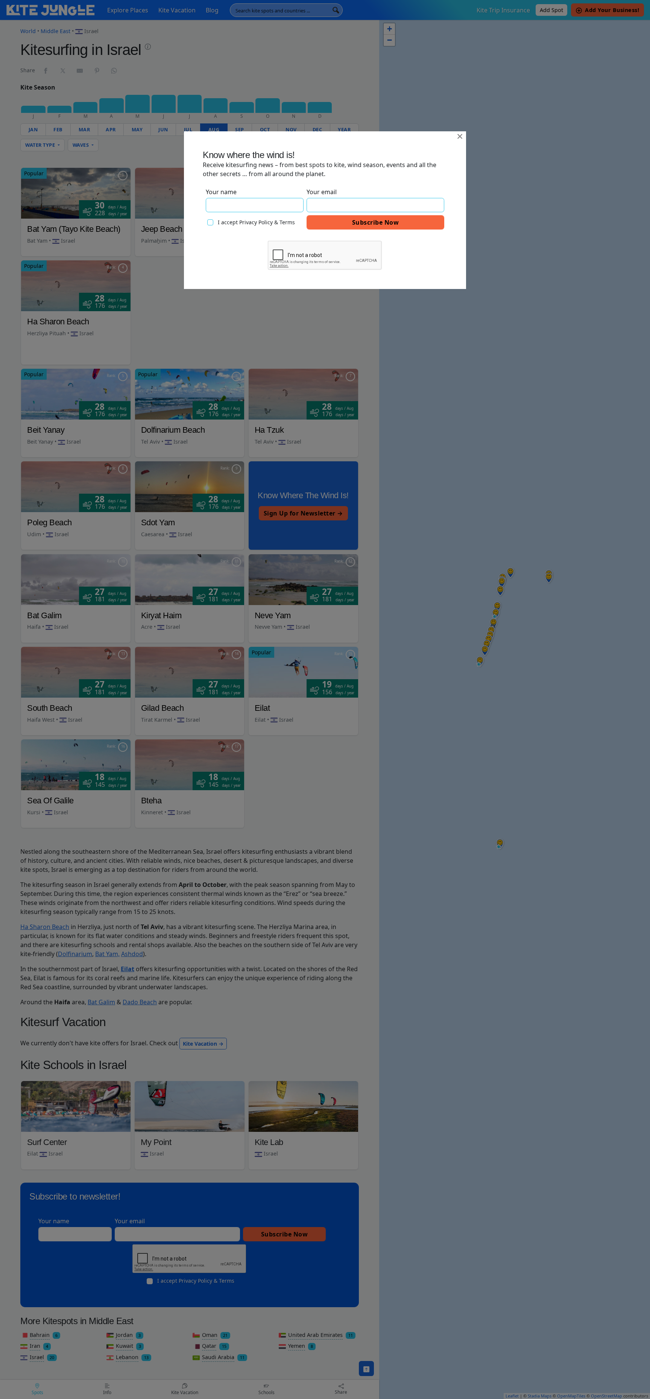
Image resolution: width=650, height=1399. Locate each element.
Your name (221, 192)
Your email (322, 192)
